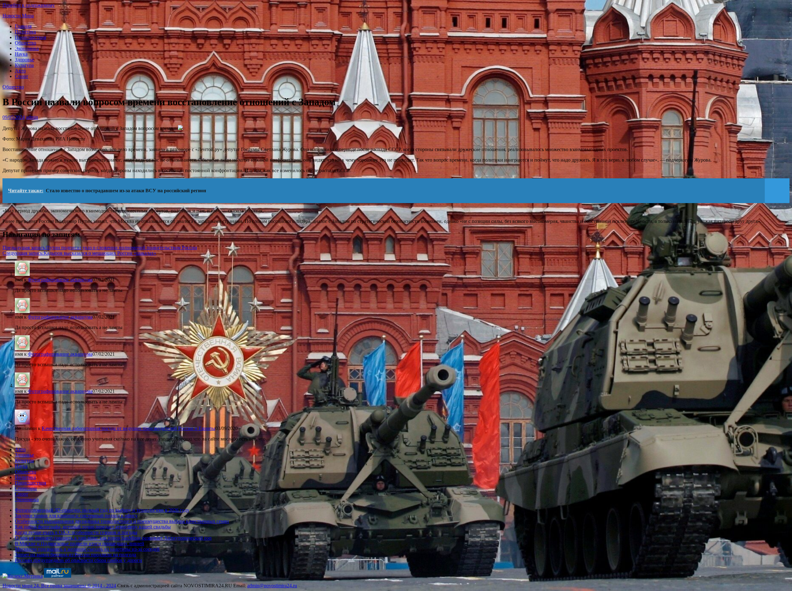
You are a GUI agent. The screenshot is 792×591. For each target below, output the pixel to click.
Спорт (21, 76)
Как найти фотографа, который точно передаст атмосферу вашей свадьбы (93, 526)
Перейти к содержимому (28, 5)
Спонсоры (26, 488)
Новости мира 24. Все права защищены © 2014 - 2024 (59, 585)
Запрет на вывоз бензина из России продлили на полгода (75, 554)
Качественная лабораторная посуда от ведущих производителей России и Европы (128, 428)
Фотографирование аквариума (60, 279)
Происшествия (30, 37)
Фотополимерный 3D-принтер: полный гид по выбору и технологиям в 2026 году (102, 510)
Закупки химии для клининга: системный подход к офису (76, 515)
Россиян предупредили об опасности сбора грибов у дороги (78, 560)
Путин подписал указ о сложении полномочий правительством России (99, 247)
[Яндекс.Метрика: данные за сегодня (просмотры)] (22, 576)
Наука (21, 54)
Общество (25, 43)
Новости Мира (18, 15)
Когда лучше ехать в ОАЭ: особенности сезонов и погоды (76, 532)
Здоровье (24, 59)
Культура (24, 65)
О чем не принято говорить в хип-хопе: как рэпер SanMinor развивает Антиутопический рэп (113, 538)
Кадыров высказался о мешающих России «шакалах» (79, 253)
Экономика (27, 48)
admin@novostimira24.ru (272, 585)
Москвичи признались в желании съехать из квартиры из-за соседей (87, 549)
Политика (25, 31)
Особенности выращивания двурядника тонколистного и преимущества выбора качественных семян (122, 521)
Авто (20, 70)
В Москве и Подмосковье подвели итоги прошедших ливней (79, 543)
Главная (23, 26)
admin (32, 117)
